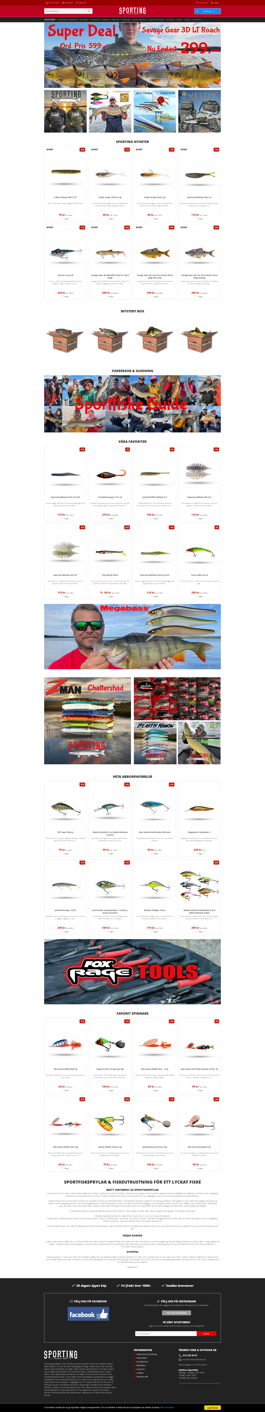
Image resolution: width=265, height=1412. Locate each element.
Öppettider (83, 3)
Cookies (140, 1373)
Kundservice (142, 1361)
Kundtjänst (69, 3)
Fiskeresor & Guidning (147, 1354)
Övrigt (186, 19)
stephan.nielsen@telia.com (194, 1359)
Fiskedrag (126, 19)
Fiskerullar (95, 19)
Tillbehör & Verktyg (156, 19)
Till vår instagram (176, 1313)
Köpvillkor (141, 1365)
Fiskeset (105, 19)
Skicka (206, 1333)
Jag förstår (212, 1407)
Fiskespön (115, 19)
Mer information (167, 1407)
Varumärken (203, 3)
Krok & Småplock (139, 19)
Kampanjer (49, 19)
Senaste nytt (142, 1376)
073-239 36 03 (53, 3)
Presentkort (196, 19)
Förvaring (170, 19)
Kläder (179, 19)
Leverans (141, 1369)
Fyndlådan (84, 19)
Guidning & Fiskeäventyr (67, 19)
